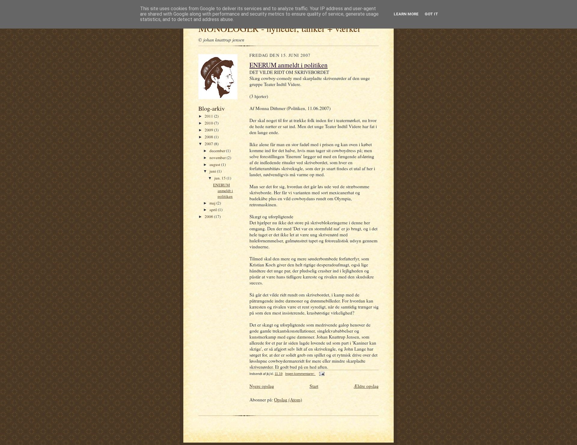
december (217, 150)
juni (213, 171)
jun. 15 (220, 178)
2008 (209, 137)
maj (212, 203)
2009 (209, 130)
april (213, 209)
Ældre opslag (366, 386)
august (215, 164)
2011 (209, 116)
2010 (209, 123)
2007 (209, 143)
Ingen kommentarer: (300, 374)
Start (314, 386)
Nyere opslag (261, 386)
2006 (209, 216)
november (218, 157)
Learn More (406, 14)
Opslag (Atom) (288, 400)
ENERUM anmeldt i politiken (223, 190)
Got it (431, 14)
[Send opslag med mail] (321, 374)
